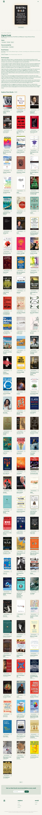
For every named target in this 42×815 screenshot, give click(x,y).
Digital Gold (9, 32)
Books (5, 32)
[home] (3, 1)
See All (16, 92)
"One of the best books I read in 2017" (15, 54)
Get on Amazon (21, 27)
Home (2, 32)
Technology (4, 42)
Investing (8, 42)
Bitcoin (12, 42)
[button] (38, 1)
